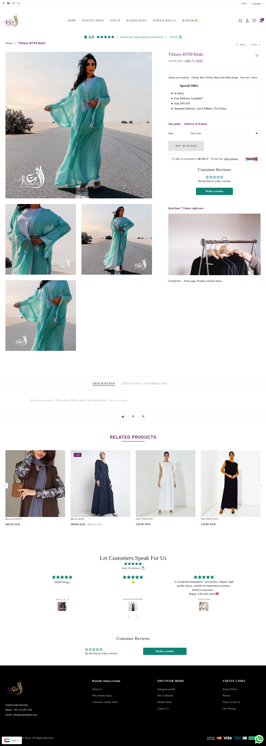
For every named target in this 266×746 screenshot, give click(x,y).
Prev (243, 45)
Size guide (174, 123)
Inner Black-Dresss (210, 519)
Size (170, 133)
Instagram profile (166, 689)
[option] (35, 491)
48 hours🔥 (190, 20)
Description (104, 383)
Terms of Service (231, 702)
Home (72, 20)
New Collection (165, 695)
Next (254, 45)
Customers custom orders (105, 702)
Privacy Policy (230, 689)
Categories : (175, 281)
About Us (97, 689)
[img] (133, 564)
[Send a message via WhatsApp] (259, 739)
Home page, (190, 281)
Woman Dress (164, 702)
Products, (202, 281)
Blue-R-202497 (77, 519)
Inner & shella (164, 20)
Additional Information (144, 383)
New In (115, 20)
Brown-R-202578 (13, 519)
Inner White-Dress (144, 519)
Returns (226, 695)
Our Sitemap (229, 708)
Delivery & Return (195, 123)
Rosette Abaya (93, 20)
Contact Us (163, 708)
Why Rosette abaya (102, 695)
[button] (130, 616)
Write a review (214, 191)
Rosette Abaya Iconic (106, 680)
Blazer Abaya (136, 20)
